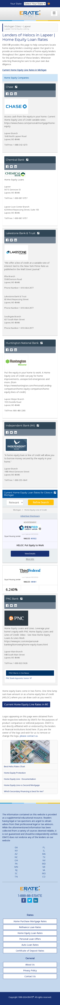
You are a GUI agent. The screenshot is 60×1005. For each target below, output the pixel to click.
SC (16, 873)
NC (16, 857)
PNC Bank (12, 598)
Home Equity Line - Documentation (20, 779)
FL (44, 847)
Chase (10, 87)
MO (44, 873)
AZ (16, 853)
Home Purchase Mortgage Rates (30, 921)
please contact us (29, 735)
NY (16, 850)
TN (16, 876)
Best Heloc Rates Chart (14, 766)
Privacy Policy (30, 970)
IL (44, 850)
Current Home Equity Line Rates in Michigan (24, 69)
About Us (30, 964)
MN (16, 866)
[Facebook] (7, 94)
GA (16, 847)
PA (16, 863)
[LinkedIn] (15, 94)
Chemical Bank (15, 159)
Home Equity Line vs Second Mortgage (22, 785)
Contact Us (30, 976)
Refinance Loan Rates (30, 927)
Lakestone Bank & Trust (21, 233)
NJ (16, 870)
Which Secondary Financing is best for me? (24, 791)
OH (16, 860)
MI (43, 866)
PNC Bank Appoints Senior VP (19, 678)
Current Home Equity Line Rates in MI (26, 704)
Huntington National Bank (22, 343)
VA (44, 870)
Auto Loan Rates (30, 944)
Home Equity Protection (15, 772)
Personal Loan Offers (30, 938)
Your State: (16, 3)
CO (43, 876)
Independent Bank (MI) (21, 425)
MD (44, 863)
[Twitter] (11, 94)
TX (44, 857)
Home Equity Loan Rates (30, 933)
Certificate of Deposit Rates (30, 950)
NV (43, 860)
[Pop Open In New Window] (54, 492)
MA (44, 853)
